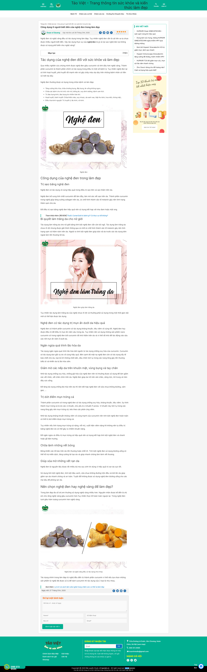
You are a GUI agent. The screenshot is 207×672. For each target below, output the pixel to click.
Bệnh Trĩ (74, 14)
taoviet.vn (105, 668)
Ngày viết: (54, 590)
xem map (141, 644)
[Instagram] (131, 661)
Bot (195, 668)
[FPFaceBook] (128, 661)
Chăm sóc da (99, 14)
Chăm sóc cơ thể (85, 14)
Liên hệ (64, 657)
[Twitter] (104, 33)
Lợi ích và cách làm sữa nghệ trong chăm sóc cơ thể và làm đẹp (79, 587)
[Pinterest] (107, 33)
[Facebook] (100, 33)
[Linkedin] (111, 33)
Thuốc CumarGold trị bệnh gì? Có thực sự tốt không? (87, 215)
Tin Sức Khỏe (131, 14)
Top (195, 665)
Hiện (125, 53)
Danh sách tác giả (50, 657)
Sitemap (46, 660)
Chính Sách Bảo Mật (51, 654)
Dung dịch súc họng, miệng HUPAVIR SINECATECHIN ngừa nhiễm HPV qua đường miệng (149, 40)
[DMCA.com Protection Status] (130, 668)
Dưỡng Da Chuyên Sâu (115, 14)
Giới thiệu (65, 654)
